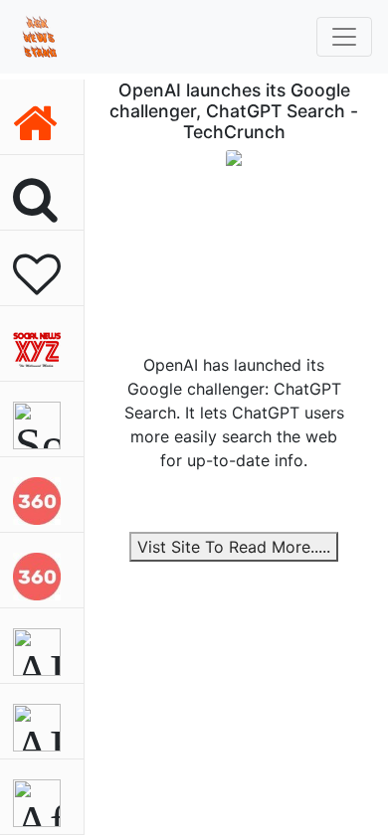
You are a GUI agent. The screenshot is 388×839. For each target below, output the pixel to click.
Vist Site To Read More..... (233, 547)
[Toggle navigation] (344, 37)
